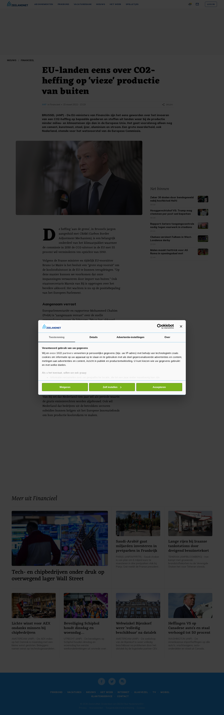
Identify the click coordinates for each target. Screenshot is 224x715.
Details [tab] (94, 337)
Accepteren (159, 387)
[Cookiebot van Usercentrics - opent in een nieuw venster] (159, 326)
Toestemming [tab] (56, 337)
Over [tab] (167, 337)
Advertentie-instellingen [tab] (130, 337)
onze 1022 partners (61, 353)
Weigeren (65, 387)
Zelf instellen (110, 387)
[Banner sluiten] (181, 326)
